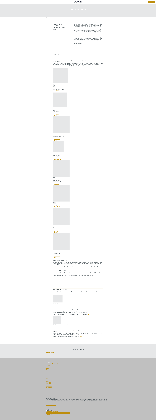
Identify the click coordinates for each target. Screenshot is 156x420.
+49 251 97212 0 (57, 90)
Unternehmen (48, 368)
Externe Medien (49, 410)
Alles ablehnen (50, 413)
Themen (47, 381)
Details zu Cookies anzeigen (52, 411)
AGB (47, 378)
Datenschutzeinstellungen (51, 384)
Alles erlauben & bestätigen (62, 413)
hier (89, 314)
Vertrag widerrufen (49, 387)
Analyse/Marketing (50, 409)
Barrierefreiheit (49, 386)
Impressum (48, 382)
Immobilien (48, 365)
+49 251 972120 (57, 206)
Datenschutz (48, 383)
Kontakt (47, 369)
